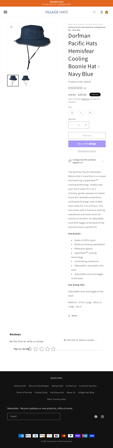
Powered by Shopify (64, 441)
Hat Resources (57, 392)
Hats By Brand (79, 24)
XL (91, 113)
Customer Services (88, 385)
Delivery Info (20, 385)
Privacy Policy (41, 392)
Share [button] (74, 315)
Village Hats (51, 441)
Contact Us (71, 385)
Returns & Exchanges (39, 385)
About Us (71, 392)
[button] (5, 12)
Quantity (72, 119)
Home (70, 24)
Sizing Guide (57, 385)
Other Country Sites (56, 399)
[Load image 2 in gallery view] (25, 80)
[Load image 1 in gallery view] (13, 80)
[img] (75, 88)
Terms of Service (24, 392)
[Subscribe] (57, 416)
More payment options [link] (87, 151)
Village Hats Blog (86, 392)
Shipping (85, 99)
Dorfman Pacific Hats (94, 24)
